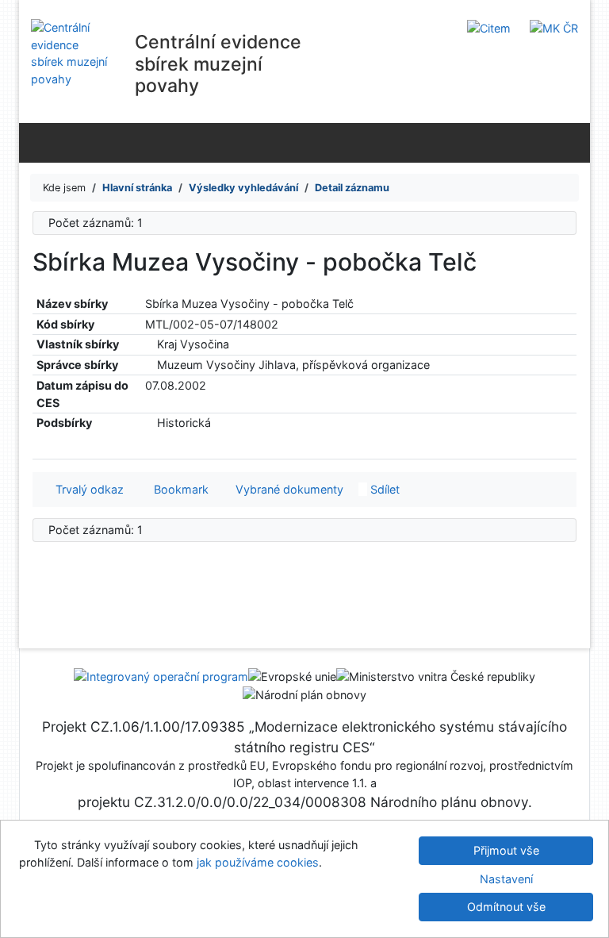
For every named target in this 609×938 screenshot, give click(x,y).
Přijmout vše (506, 850)
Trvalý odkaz (86, 489)
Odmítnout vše (506, 906)
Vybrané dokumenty (287, 489)
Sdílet (383, 489)
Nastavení (506, 879)
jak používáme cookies (258, 862)
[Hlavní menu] (574, 142)
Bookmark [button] (178, 489)
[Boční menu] (34, 142)
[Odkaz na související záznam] (149, 344)
